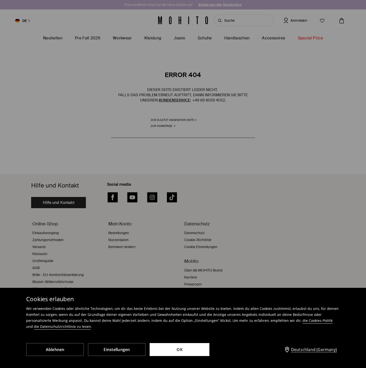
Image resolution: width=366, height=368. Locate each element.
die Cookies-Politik (318, 320)
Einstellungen (117, 349)
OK (180, 349)
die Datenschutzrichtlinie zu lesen (62, 326)
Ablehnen (55, 349)
